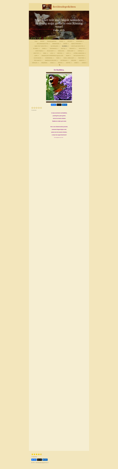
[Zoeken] (59, 65)
